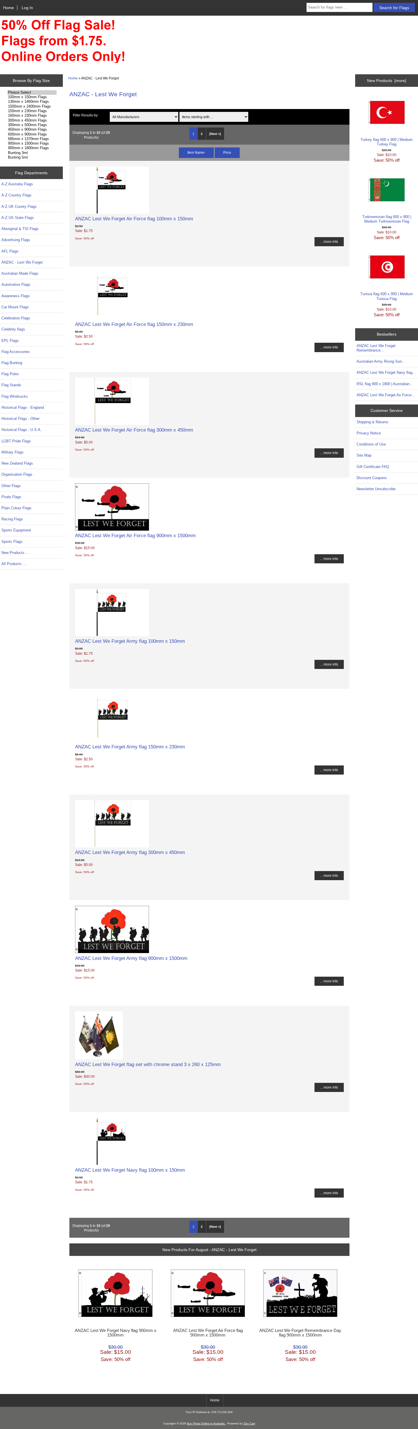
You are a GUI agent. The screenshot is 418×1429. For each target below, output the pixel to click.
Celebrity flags (13, 329)
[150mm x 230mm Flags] (32, 111)
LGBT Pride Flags (16, 441)
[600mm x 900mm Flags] (32, 134)
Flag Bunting (11, 363)
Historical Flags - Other (20, 418)
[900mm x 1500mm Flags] (32, 143)
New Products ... (15, 553)
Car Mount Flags (15, 307)
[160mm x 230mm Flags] (32, 115)
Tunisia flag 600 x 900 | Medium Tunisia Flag (386, 296)
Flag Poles (10, 374)
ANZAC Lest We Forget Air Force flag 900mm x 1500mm (135, 535)
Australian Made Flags (19, 273)
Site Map (364, 455)
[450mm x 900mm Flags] (32, 129)
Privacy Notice (369, 433)
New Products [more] (386, 80)
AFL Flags (9, 251)
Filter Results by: (85, 115)
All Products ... (13, 564)
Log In (27, 7)
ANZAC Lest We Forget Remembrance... (376, 348)
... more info (329, 241)
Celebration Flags (15, 318)
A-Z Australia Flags (17, 184)
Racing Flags (12, 519)
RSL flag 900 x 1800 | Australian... (385, 384)
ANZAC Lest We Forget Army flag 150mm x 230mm (130, 747)
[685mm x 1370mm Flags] (32, 139)
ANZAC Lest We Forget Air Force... (386, 395)
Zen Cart (249, 1423)
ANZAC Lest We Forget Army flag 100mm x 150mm (130, 641)
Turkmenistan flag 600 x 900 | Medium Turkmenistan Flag (386, 219)
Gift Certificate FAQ (373, 467)
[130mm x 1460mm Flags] (32, 101)
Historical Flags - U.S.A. (21, 430)
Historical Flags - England (22, 407)
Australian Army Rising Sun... (381, 361)
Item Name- (196, 152)
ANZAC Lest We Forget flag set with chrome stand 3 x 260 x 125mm (148, 1064)
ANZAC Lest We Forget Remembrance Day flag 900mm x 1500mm (300, 1332)
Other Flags (11, 486)
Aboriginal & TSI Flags (20, 229)
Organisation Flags (16, 474)
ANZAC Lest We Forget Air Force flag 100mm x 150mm (134, 218)
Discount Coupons (372, 478)
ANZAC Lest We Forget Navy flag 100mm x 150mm (130, 1170)
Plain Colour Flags (16, 508)
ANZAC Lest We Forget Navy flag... (386, 372)
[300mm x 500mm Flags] (32, 125)
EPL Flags (10, 340)
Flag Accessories (15, 352)
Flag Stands (11, 385)
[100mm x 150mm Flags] (32, 97)
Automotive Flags (15, 284)
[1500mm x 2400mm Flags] (32, 106)
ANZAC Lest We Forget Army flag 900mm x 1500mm (131, 958)
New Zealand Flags (17, 463)
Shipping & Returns (372, 422)
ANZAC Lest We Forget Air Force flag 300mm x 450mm (134, 430)
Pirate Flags (11, 497)
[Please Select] (32, 92)
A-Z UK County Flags (19, 206)
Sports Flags (11, 541)
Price (227, 152)
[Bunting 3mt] (32, 153)
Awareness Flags (15, 296)
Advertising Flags (15, 240)
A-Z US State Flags (17, 217)
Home (8, 7)
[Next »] (215, 133)
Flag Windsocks (14, 396)
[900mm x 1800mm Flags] (32, 148)
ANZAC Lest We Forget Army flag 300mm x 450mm (130, 852)
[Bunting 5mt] (32, 157)
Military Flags (12, 452)
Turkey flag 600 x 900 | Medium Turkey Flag (387, 141)
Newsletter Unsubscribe (376, 489)
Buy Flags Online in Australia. (206, 1423)
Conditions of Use (371, 444)
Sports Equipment (16, 530)
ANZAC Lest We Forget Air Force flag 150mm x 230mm (134, 324)
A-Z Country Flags (16, 195)
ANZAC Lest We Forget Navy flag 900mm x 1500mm (115, 1332)
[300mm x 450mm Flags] (32, 120)
